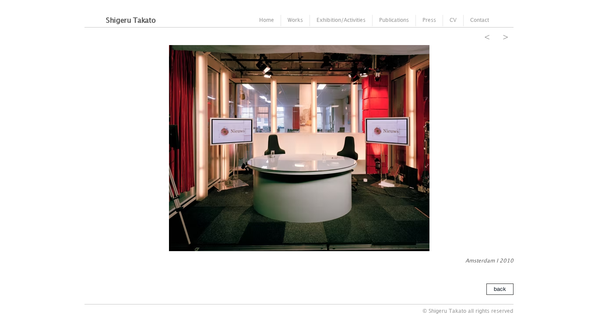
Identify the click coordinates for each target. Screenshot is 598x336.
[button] (299, 148)
